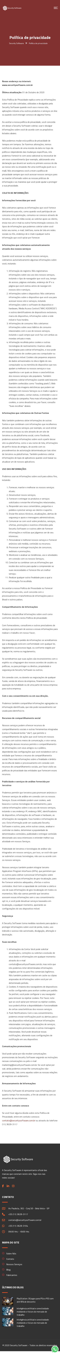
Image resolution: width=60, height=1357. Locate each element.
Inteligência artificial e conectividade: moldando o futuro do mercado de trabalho (33, 1311)
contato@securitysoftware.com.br (18, 1120)
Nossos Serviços (14, 1264)
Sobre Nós (11, 1253)
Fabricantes (11, 1275)
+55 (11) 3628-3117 (18, 1214)
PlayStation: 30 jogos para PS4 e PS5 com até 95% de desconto (35, 1300)
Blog (8, 1269)
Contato (10, 1259)
